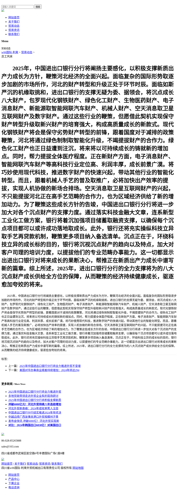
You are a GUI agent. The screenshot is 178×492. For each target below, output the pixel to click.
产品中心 (13, 479)
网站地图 (78, 467)
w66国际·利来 (9, 52)
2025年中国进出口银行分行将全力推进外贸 (34, 391)
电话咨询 (13, 487)
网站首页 (13, 17)
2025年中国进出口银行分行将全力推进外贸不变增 (50, 365)
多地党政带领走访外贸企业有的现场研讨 (33, 395)
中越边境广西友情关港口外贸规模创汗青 (33, 416)
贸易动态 (13, 25)
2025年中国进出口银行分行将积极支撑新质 (34, 400)
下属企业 (13, 483)
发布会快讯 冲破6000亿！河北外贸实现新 (33, 420)
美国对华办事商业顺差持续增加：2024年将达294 (49, 370)
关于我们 (13, 21)
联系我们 (13, 34)
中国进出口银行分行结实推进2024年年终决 (34, 412)
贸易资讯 (13, 30)
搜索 (38, 7)
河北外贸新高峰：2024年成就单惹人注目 (33, 408)
